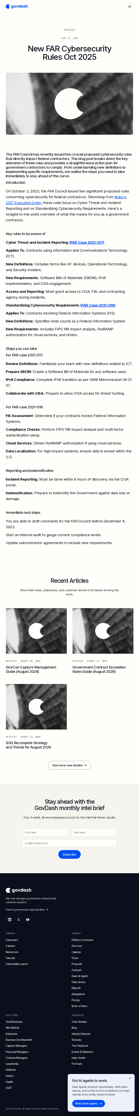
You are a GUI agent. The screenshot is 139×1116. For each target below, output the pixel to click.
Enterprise (11, 1033)
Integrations (78, 994)
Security (10, 957)
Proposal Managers (17, 1051)
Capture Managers (16, 1045)
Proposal (77, 963)
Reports (76, 987)
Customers (12, 939)
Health (9, 1081)
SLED (9, 1087)
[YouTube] (27, 919)
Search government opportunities (25, 909)
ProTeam (77, 1063)
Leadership (12, 1063)
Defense (11, 1069)
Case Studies (79, 1021)
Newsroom (12, 952)
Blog (74, 1027)
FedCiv (10, 1075)
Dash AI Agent (80, 976)
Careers (10, 945)
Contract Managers (17, 1057)
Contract (76, 970)
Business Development (19, 1039)
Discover (77, 945)
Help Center (79, 1057)
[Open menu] (129, 6)
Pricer (75, 957)
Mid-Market (12, 1027)
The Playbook (80, 1045)
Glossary (77, 1039)
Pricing (75, 1000)
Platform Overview (82, 939)
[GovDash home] (17, 6)
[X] (18, 919)
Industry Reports (81, 1033)
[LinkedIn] (9, 919)
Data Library (78, 981)
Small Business (14, 1021)
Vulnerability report (17, 963)
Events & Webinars (82, 1051)
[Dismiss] (130, 1078)
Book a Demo (79, 1006)
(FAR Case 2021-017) (86, 242)
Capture (76, 952)
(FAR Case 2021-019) (98, 305)
